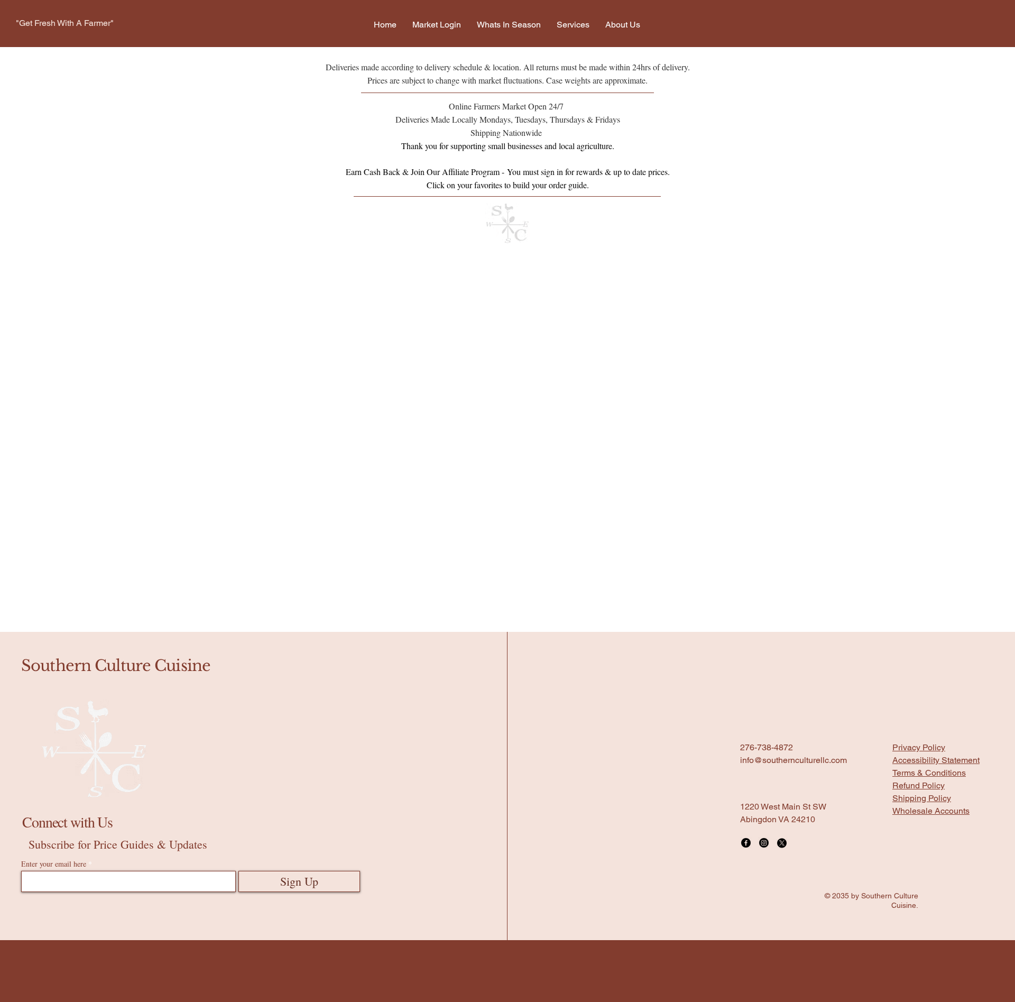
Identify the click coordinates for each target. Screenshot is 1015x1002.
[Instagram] (764, 718)
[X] (782, 718)
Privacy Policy (918, 623)
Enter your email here (53, 739)
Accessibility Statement (936, 635)
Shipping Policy (921, 673)
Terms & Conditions (929, 648)
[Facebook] (746, 718)
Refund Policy (918, 661)
